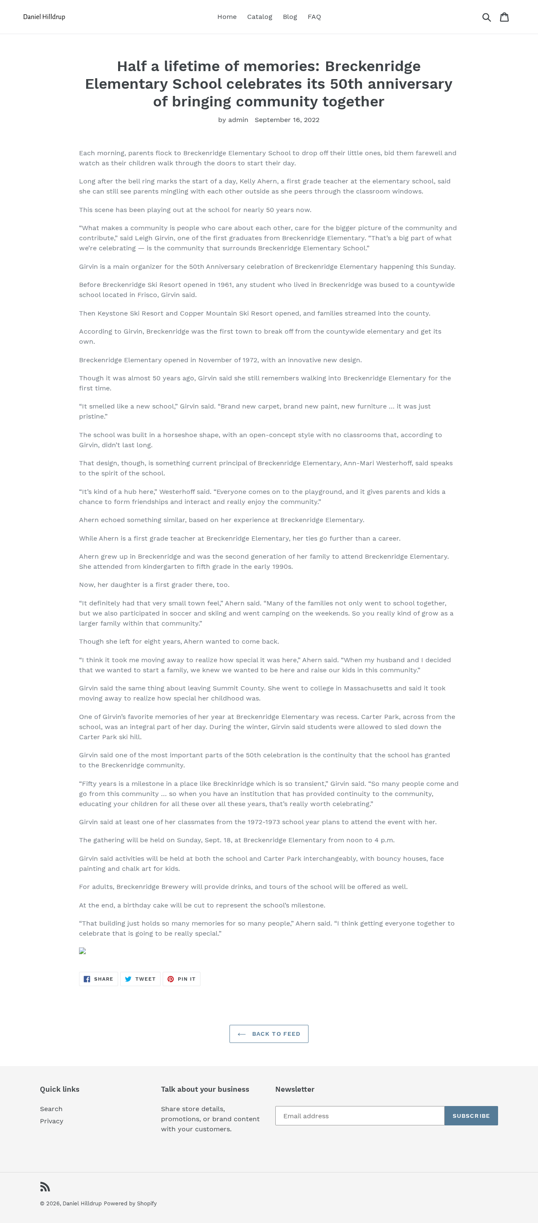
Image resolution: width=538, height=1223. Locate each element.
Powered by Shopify (130, 1203)
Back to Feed (275, 1033)
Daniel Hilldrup (82, 1203)
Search (51, 1109)
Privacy (51, 1121)
